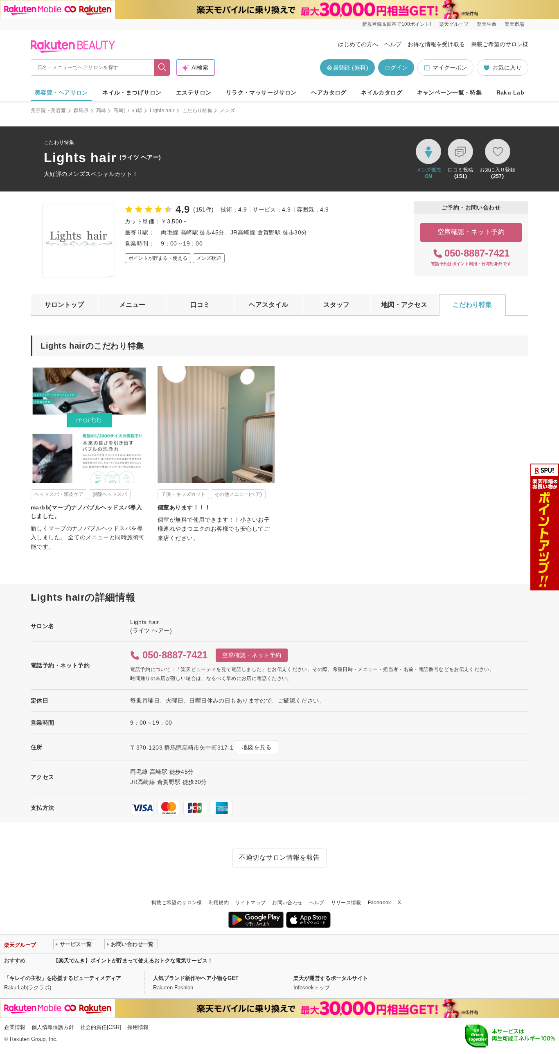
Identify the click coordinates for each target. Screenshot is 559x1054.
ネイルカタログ (381, 92)
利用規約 (219, 902)
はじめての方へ (358, 44)
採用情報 (138, 1027)
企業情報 (14, 1027)
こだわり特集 (197, 110)
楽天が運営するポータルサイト (330, 978)
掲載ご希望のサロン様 (499, 44)
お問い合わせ (287, 902)
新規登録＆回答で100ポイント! (396, 24)
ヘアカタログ (329, 92)
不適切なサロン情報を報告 (279, 857)
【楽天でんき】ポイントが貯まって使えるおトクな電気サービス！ (133, 960)
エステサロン (194, 92)
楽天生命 (486, 24)
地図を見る (256, 747)
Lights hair (162, 110)
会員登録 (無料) (347, 67)
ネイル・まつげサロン (131, 92)
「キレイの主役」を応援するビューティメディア (62, 978)
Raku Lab (510, 92)
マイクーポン (450, 67)
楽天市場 (514, 24)
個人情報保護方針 (53, 1027)
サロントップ (64, 304)
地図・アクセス (404, 304)
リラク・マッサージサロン (261, 92)
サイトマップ (250, 902)
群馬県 (81, 110)
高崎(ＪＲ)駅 (127, 110)
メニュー (132, 304)
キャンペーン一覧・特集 (449, 92)
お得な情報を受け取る (436, 44)
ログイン (396, 67)
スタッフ (336, 304)
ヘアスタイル (268, 304)
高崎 (101, 110)
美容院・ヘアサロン (61, 92)
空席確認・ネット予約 (471, 231)
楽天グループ (454, 24)
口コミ (200, 304)
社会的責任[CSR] (100, 1027)
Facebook (379, 902)
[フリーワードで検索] (162, 67)
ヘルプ (392, 44)
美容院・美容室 (48, 110)
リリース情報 (346, 902)
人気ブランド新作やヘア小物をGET (196, 978)
